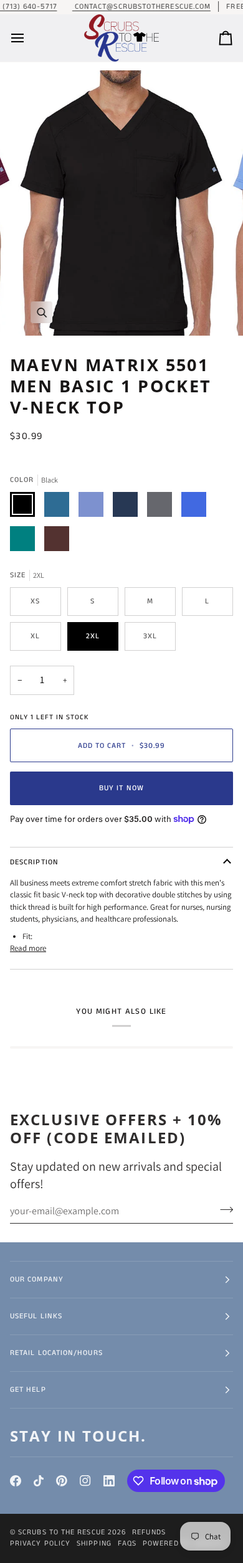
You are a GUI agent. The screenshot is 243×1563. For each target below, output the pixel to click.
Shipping (94, 1543)
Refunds (149, 1532)
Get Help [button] (28, 1389)
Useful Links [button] (36, 1316)
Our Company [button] (37, 1279)
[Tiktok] (39, 1480)
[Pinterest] (61, 1480)
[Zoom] (41, 312)
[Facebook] (15, 1480)
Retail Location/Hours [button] (56, 1353)
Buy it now (121, 788)
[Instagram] (85, 1480)
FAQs (127, 1543)
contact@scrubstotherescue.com (141, 6)
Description (34, 862)
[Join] (222, 1209)
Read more (28, 948)
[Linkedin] (109, 1480)
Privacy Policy (40, 1543)
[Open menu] (28, 38)
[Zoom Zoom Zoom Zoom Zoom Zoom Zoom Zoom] (121, 203)
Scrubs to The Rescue (61, 1532)
